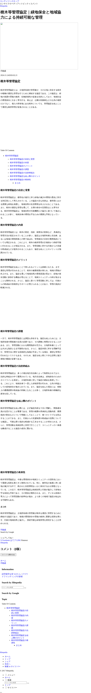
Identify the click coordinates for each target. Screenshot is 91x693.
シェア (7, 661)
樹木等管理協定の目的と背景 (22, 159)
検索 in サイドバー (12, 666)
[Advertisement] (31, 128)
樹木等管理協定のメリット (21, 166)
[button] (28, 683)
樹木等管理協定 (11, 156)
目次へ (7, 664)
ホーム (7, 656)
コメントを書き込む (8, 554)
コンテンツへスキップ (9, 1)
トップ (7, 659)
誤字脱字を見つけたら (11, 574)
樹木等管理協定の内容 (19, 163)
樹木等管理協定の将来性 (20, 180)
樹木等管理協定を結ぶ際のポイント (25, 176)
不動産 (3, 530)
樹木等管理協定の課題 (19, 169)
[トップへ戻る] (1, 692)
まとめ (17, 183)
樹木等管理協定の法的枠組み (22, 173)
